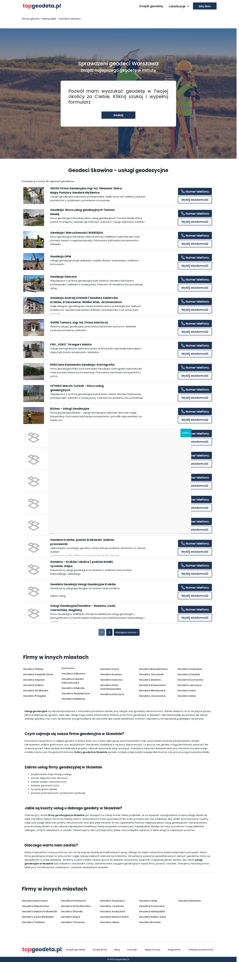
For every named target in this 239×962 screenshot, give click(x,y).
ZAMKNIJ (186, 432)
